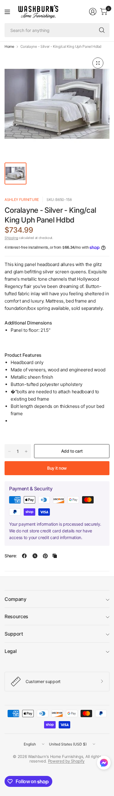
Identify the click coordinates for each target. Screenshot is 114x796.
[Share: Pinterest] (45, 556)
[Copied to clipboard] (55, 556)
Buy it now (57, 468)
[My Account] (92, 11)
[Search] (101, 30)
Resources (16, 616)
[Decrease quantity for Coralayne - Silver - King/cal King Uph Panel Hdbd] (9, 451)
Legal (10, 651)
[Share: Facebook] (24, 556)
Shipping (11, 238)
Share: (11, 556)
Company (15, 599)
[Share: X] (35, 556)
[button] (104, 764)
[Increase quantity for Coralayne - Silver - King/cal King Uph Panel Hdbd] (26, 451)
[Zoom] (97, 63)
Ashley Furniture (22, 199)
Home (9, 46)
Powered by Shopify (66, 761)
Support (14, 634)
